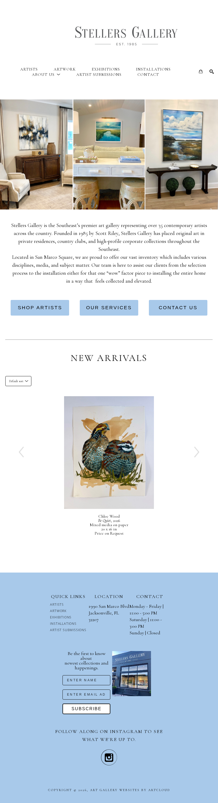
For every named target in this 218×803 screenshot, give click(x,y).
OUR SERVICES (109, 307)
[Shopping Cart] (201, 71)
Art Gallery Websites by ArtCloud (130, 790)
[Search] (211, 71)
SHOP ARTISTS (40, 307)
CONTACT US (178, 307)
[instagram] (109, 757)
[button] (46, 74)
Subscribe (87, 708)
